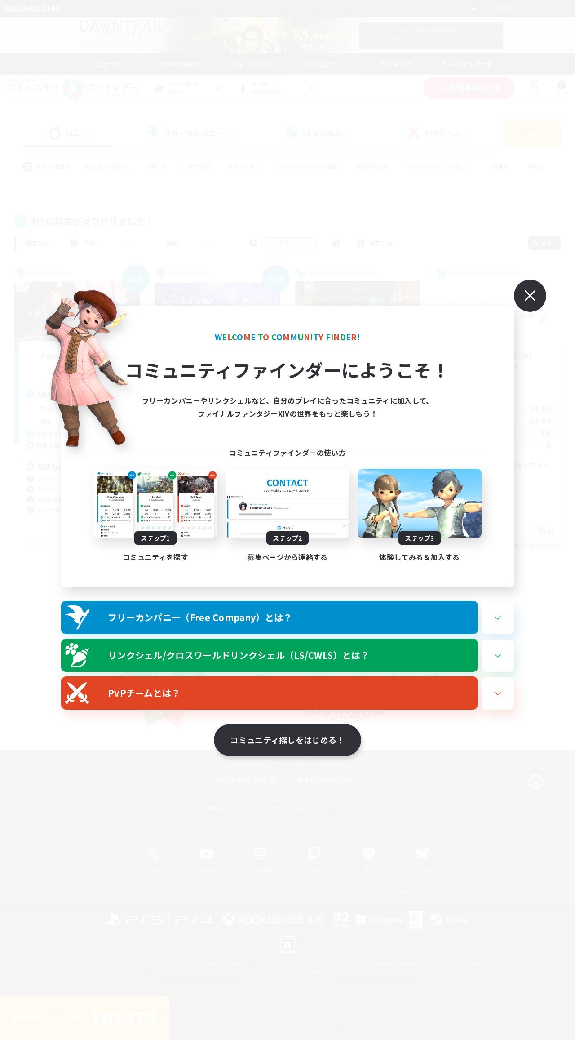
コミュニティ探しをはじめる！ (287, 740)
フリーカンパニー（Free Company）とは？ (200, 617)
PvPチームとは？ (144, 692)
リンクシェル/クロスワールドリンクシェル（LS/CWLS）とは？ (239, 655)
